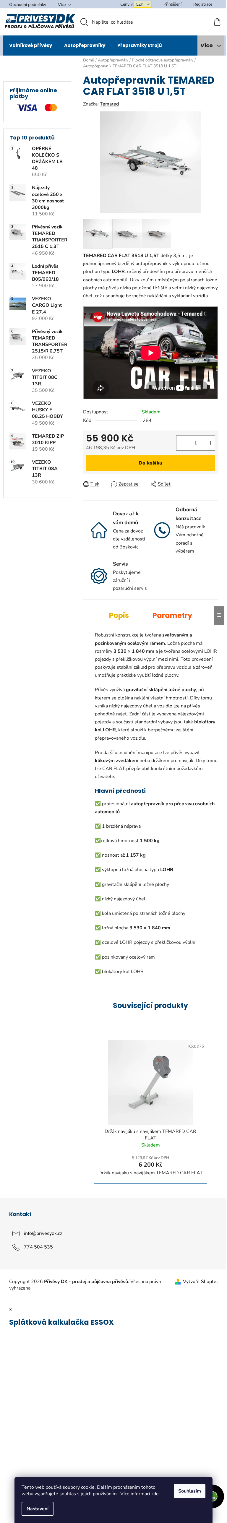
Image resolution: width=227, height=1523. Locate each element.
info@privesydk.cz (43, 1233)
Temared (109, 104)
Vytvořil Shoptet (200, 1281)
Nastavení (37, 1509)
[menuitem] (30, 45)
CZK (140, 4)
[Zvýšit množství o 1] (210, 443)
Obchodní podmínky (27, 4)
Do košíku (150, 463)
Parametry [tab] (172, 615)
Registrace (202, 4)
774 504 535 (38, 1246)
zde (155, 1493)
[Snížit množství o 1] (180, 443)
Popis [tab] (119, 615)
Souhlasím (189, 1491)
